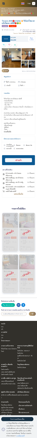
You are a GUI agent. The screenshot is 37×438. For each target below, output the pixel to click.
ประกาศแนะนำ (11, 8)
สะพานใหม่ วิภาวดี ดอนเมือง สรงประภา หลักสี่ (12, 10)
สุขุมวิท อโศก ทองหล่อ (8, 392)
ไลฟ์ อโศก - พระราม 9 (23, 350)
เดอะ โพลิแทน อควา (23, 383)
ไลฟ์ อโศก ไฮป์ (21, 361)
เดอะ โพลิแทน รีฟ (22, 386)
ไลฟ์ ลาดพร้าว (5, 369)
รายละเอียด (7, 93)
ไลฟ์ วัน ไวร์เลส (21, 367)
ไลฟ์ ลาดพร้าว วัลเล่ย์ (7, 374)
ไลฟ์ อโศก (20, 353)
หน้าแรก (3, 8)
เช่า (2, 329)
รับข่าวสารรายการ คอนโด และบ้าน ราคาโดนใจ (15, 310)
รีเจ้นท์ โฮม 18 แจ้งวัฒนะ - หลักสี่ (9, 11)
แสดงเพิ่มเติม (18, 194)
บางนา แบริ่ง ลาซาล (7, 346)
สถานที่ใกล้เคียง (7, 170)
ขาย (2, 327)
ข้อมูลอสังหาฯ (7, 76)
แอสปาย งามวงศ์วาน (23, 395)
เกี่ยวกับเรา (22, 409)
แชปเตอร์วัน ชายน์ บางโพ (8, 384)
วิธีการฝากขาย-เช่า (24, 412)
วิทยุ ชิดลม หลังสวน (23, 364)
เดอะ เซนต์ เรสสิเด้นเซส (8, 372)
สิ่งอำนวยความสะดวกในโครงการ (12, 139)
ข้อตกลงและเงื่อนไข (24, 402)
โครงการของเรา (5, 340)
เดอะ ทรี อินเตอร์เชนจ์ (7, 381)
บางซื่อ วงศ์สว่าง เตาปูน (8, 378)
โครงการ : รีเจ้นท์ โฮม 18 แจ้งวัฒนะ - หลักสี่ (24, 33)
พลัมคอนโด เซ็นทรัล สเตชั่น (25, 388)
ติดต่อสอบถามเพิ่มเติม (8, 301)
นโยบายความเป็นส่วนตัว (25, 405)
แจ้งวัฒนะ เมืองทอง (23, 392)
